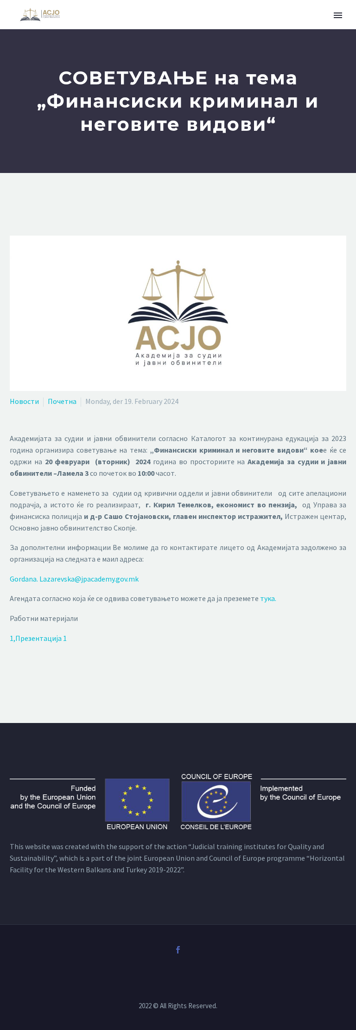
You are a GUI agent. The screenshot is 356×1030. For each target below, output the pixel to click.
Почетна (62, 401)
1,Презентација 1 (38, 638)
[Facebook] (178, 949)
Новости (24, 401)
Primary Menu (338, 15)
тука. (268, 598)
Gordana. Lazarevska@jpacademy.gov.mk (74, 578)
